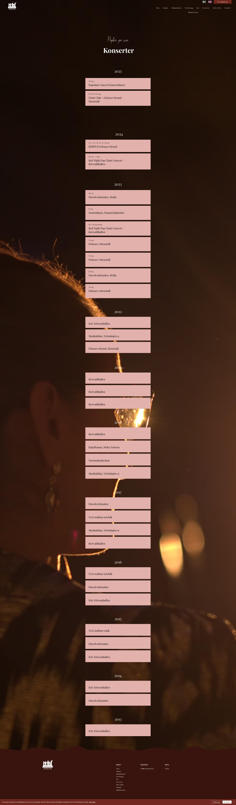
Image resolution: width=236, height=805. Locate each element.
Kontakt (118, 787)
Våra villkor (120, 785)
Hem (117, 769)
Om (117, 779)
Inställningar (216, 802)
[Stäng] (234, 802)
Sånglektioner (120, 774)
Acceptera (227, 802)
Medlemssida (120, 790)
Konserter (119, 782)
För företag (119, 777)
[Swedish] (204, 2)
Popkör (118, 771)
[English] (210, 2)
